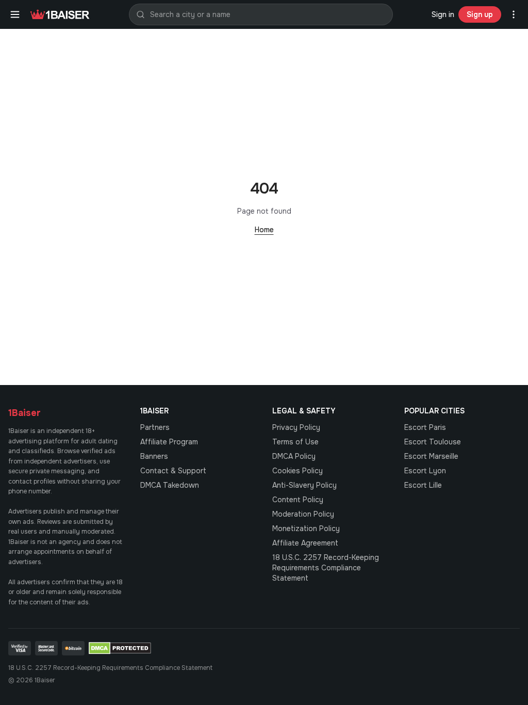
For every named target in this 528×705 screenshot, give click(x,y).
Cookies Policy (297, 470)
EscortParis (425, 427)
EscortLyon (425, 470)
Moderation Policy (303, 514)
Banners (154, 456)
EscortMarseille (431, 456)
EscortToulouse (432, 441)
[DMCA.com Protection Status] (120, 648)
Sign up (480, 14)
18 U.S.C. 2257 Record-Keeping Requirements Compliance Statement (325, 568)
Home (264, 229)
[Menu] (15, 14)
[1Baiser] (60, 14)
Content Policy (297, 499)
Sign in (443, 14)
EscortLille (423, 485)
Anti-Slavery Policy (304, 485)
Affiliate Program (169, 441)
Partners (155, 427)
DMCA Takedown (169, 485)
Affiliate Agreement (305, 543)
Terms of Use (295, 441)
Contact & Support (173, 470)
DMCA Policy (294, 456)
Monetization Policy (306, 528)
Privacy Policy (296, 427)
